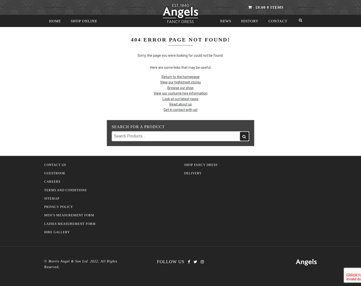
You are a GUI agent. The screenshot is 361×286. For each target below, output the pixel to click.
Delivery (193, 173)
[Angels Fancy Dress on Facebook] (189, 262)
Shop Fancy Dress (201, 165)
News (225, 21)
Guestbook (54, 173)
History (250, 21)
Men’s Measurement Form (69, 215)
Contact (277, 21)
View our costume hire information (181, 93)
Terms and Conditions (65, 190)
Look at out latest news (180, 99)
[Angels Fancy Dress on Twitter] (195, 262)
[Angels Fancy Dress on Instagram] (202, 262)
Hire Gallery (57, 232)
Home (55, 21)
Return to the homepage (181, 77)
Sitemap (51, 198)
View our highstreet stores (180, 82)
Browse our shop (180, 88)
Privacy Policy (58, 207)
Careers (52, 181)
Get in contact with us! (180, 110)
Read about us (180, 104)
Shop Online (84, 21)
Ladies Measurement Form (70, 224)
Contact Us (55, 165)
